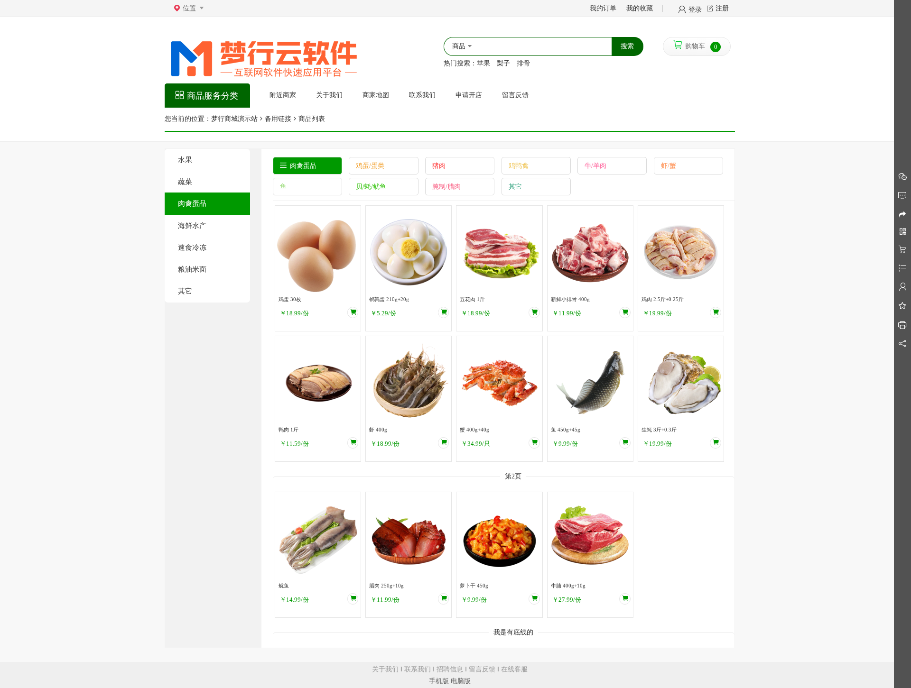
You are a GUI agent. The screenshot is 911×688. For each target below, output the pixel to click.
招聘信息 (450, 669)
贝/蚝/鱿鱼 (371, 186)
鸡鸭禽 (519, 165)
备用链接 (278, 118)
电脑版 (461, 681)
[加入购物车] (353, 312)
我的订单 (603, 8)
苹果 (483, 63)
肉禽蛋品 (192, 203)
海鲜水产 (192, 225)
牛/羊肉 (595, 165)
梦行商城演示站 (234, 118)
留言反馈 (482, 669)
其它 (185, 291)
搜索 (627, 46)
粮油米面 (192, 269)
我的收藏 (639, 8)
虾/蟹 (668, 165)
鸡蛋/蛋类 (370, 165)
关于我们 (385, 669)
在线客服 (514, 669)
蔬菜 (185, 181)
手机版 (439, 681)
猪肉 (439, 165)
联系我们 (417, 669)
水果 (185, 160)
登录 (695, 9)
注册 (722, 8)
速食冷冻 (192, 247)
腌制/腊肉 (446, 186)
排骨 (523, 63)
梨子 (503, 63)
